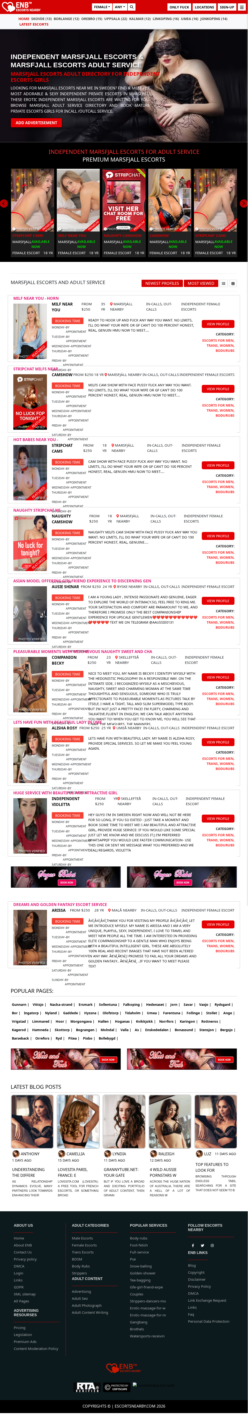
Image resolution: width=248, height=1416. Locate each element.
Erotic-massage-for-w (147, 1308)
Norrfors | (167, 1021)
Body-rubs (138, 1238)
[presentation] (244, 203)
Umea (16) (189, 18)
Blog (192, 1265)
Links (18, 1280)
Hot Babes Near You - (35, 439)
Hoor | (61, 1021)
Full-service (139, 1252)
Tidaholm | (134, 1013)
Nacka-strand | (62, 1004)
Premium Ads (25, 1341)
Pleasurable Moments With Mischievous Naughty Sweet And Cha (82, 651)
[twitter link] (193, 1245)
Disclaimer (197, 1279)
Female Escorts (84, 1245)
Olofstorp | (112, 1013)
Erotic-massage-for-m (148, 1315)
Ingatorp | (33, 1013)
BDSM (77, 1259)
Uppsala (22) (115, 18)
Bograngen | (86, 1030)
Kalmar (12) (140, 18)
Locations (204, 7)
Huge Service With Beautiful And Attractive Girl (65, 793)
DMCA (19, 1266)
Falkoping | (133, 1004)
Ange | (229, 1013)
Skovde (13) (41, 18)
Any (118, 7)
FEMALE (100, 7)
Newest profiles (162, 283)
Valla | (125, 1030)
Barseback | (22, 1038)
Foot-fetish (139, 1245)
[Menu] (242, 7)
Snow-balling (141, 1266)
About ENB (23, 1245)
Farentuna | (173, 1013)
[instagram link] (212, 1245)
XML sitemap (25, 1294)
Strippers (79, 1273)
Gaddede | (72, 1013)
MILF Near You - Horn (36, 298)
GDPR (18, 1287)
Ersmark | (87, 1004)
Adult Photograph (87, 1305)
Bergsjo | (228, 1030)
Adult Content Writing (90, 1312)
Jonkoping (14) (213, 18)
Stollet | (213, 1013)
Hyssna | (91, 1013)
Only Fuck (179, 7)
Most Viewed (201, 283)
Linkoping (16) (166, 18)
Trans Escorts (83, 1252)
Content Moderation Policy (36, 1348)
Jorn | (175, 1004)
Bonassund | (185, 1030)
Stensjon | (208, 1030)
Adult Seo (80, 1298)
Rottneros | (211, 1021)
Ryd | (60, 1038)
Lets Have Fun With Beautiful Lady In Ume (57, 722)
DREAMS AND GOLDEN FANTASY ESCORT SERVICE (60, 904)
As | (138, 1030)
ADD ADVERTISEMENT (36, 122)
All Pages (21, 1301)
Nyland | (52, 1013)
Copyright (196, 1272)
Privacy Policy (199, 1286)
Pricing (19, 1327)
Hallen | (105, 1021)
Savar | (190, 1004)
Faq (191, 1314)
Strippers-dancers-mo (148, 1301)
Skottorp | (64, 1030)
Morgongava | (82, 1021)
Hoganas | (124, 1021)
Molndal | (109, 1030)
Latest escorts (33, 24)
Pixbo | (89, 1038)
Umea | (153, 1013)
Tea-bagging (140, 1280)
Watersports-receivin (147, 1336)
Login (18, 1273)
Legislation (23, 1334)
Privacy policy (25, 1259)
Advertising (81, 1291)
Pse (133, 1259)
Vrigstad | (20, 1021)
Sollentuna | (109, 1004)
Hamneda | (41, 1030)
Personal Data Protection (208, 1321)
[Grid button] (233, 283)
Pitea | (74, 1038)
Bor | (16, 1013)
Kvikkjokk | (146, 1021)
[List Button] (223, 283)
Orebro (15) (91, 18)
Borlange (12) (66, 18)
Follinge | (195, 1013)
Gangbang (138, 1322)
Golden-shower (143, 1273)
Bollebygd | (108, 1038)
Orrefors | (43, 1038)
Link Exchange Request (207, 1300)
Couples (136, 1294)
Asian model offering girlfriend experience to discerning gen (82, 581)
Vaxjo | (205, 1004)
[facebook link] (202, 1245)
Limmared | (42, 1021)
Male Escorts (82, 1238)
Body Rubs (81, 1266)
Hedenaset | (156, 1004)
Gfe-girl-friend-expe (146, 1287)
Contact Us (23, 1252)
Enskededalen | (158, 1030)
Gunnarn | (20, 1004)
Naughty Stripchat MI (36, 510)
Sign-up (227, 7)
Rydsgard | (224, 1004)
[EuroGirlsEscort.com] (154, 1387)
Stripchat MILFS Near (35, 369)
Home (23, 18)
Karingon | (189, 1021)
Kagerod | (20, 1030)
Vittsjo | (39, 1004)
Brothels (137, 1329)
